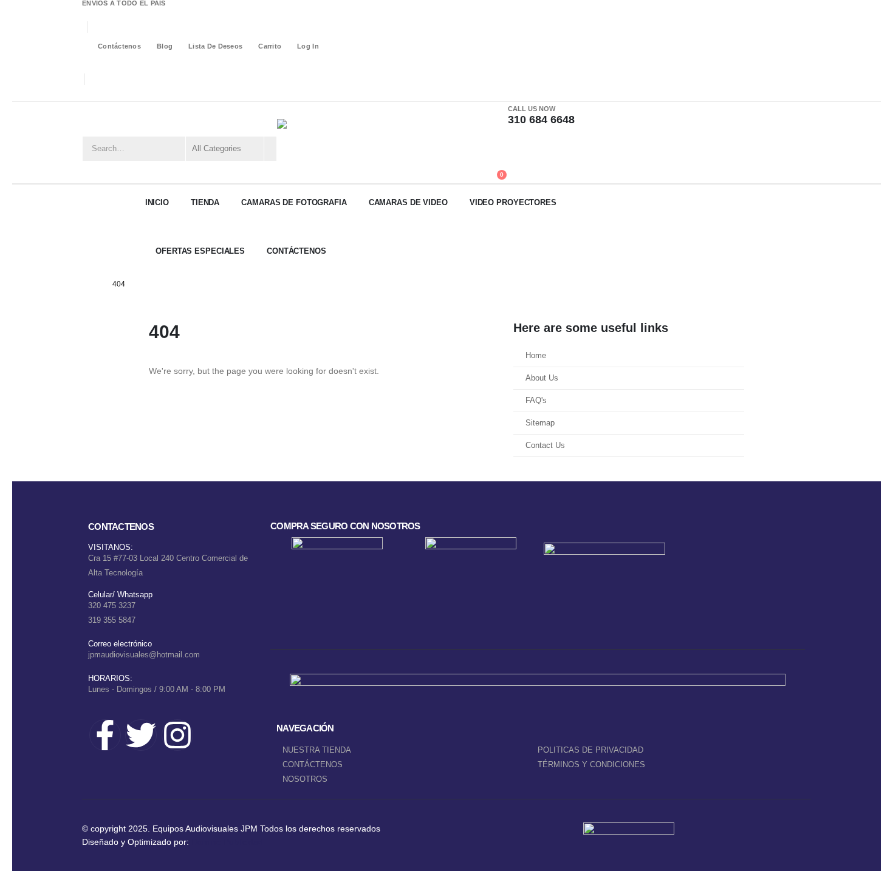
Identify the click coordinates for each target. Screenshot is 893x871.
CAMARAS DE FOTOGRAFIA (293, 202)
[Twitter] (141, 735)
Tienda (205, 202)
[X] (107, 93)
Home (535, 355)
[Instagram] (124, 93)
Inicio (157, 202)
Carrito (269, 46)
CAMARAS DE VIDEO (408, 202)
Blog (165, 46)
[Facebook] (89, 93)
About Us (541, 378)
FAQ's (536, 400)
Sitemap (540, 423)
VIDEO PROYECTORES (513, 202)
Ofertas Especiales (200, 251)
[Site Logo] (338, 142)
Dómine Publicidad (227, 842)
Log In (308, 46)
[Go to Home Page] (91, 284)
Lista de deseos (215, 46)
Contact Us (545, 445)
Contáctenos (119, 46)
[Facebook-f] (105, 735)
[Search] (269, 149)
